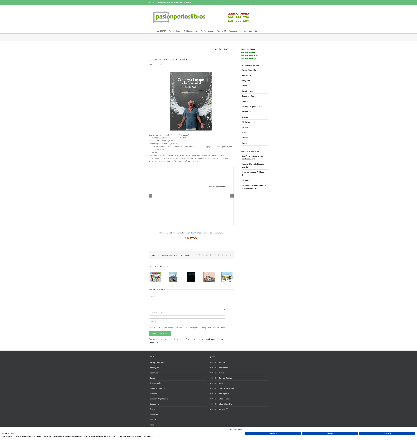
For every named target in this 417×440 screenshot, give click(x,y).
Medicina (246, 122)
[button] (256, 31)
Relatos (245, 137)
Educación (246, 111)
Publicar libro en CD (219, 409)
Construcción (247, 91)
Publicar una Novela (219, 367)
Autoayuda (246, 75)
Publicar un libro (218, 362)
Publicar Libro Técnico (220, 399)
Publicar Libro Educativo (221, 404)
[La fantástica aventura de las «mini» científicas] (227, 273)
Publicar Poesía (217, 373)
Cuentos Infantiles (249, 96)
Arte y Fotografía (249, 70)
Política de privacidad (236, 429)
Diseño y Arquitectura (251, 106)
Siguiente (228, 49)
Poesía (244, 132)
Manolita (245, 180)
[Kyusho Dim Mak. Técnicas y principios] (173, 273)
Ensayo (245, 117)
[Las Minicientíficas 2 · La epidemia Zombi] (155, 273)
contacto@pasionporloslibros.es (180, 2)
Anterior (218, 49)
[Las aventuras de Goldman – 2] (191, 273)
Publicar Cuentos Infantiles (222, 388)
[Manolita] (209, 273)
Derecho (245, 101)
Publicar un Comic (218, 383)
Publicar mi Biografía (220, 393)
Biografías (246, 80)
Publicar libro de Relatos (221, 378)
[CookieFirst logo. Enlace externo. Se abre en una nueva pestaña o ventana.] (2, 431)
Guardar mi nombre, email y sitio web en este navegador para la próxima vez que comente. (189, 327)
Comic (244, 85)
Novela (245, 127)
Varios (244, 143)
